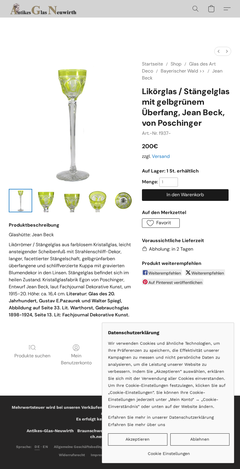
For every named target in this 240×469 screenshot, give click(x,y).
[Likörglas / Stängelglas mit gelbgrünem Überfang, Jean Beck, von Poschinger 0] (20, 200)
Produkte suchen (32, 356)
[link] (168, 451)
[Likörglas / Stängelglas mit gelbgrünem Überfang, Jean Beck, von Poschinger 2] (72, 200)
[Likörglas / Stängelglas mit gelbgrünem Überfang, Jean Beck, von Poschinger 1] (46, 200)
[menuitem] (219, 51)
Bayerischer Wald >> (183, 71)
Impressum (100, 455)
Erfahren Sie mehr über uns (136, 424)
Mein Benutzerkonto (76, 359)
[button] (44, 9)
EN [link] (45, 447)
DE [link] (37, 447)
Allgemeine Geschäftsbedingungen (83, 447)
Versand (161, 156)
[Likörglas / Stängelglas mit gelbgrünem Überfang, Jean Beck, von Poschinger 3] (97, 200)
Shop (176, 64)
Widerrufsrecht (72, 455)
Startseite (152, 64)
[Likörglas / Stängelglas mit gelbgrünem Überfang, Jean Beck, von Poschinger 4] (123, 200)
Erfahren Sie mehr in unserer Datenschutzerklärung (161, 417)
